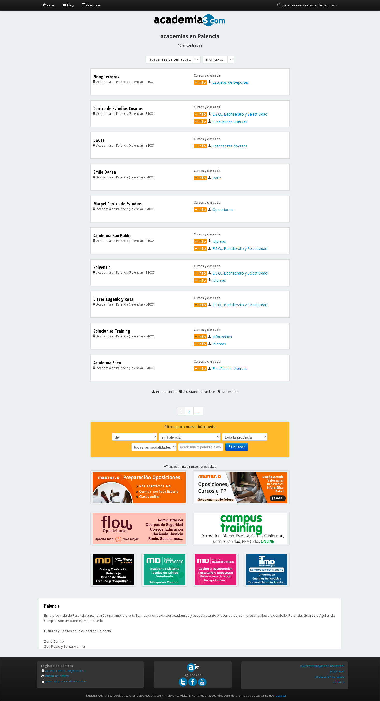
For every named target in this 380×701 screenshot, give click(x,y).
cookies (338, 682)
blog (70, 5)
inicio (50, 5)
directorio (93, 5)
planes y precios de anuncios (65, 681)
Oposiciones (214, 209)
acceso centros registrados (64, 671)
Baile (208, 177)
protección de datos (329, 677)
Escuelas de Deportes (222, 82)
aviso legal (337, 671)
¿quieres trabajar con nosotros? (322, 666)
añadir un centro (57, 676)
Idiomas (210, 241)
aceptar (281, 695)
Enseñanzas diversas (221, 121)
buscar (238, 446)
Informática (213, 336)
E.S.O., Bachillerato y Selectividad (231, 114)
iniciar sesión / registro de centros (308, 5)
